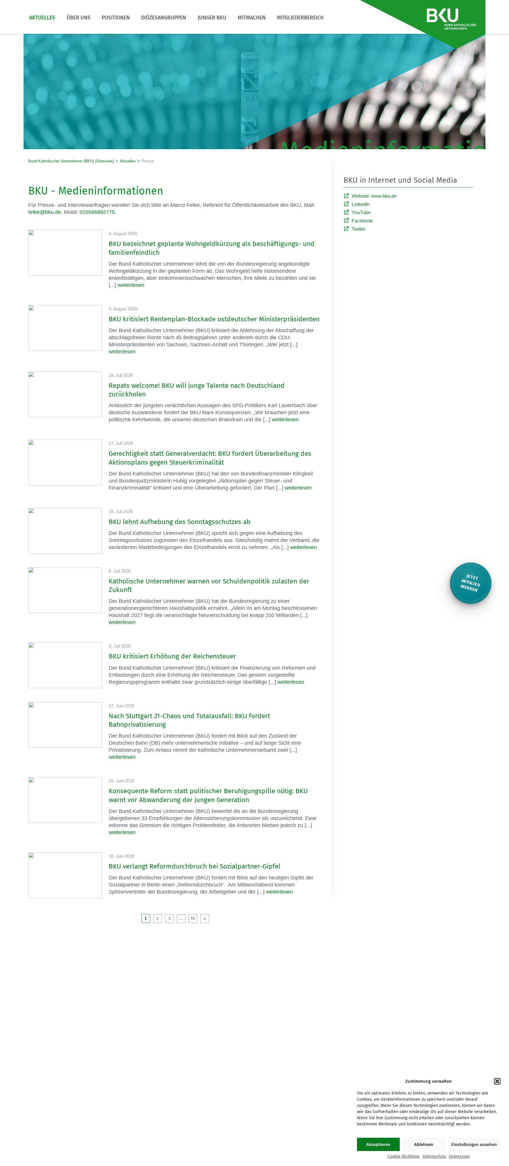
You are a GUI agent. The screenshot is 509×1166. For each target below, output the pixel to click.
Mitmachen (252, 18)
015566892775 (97, 212)
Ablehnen (423, 1144)
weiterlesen (131, 285)
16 (193, 918)
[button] (497, 1081)
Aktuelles (42, 18)
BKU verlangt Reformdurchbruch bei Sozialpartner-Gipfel (194, 866)
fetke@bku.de (44, 212)
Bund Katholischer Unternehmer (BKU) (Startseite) (71, 161)
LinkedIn (361, 204)
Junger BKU (212, 18)
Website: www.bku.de (374, 196)
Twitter (359, 229)
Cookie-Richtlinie (404, 1156)
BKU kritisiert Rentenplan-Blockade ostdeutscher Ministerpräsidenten (214, 319)
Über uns (78, 18)
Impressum (459, 1156)
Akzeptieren (378, 1144)
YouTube (361, 212)
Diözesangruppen (163, 18)
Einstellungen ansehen (474, 1144)
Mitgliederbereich (300, 18)
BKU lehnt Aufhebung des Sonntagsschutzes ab (180, 522)
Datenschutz (434, 1156)
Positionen (116, 18)
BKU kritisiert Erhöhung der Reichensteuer (172, 656)
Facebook (362, 220)
